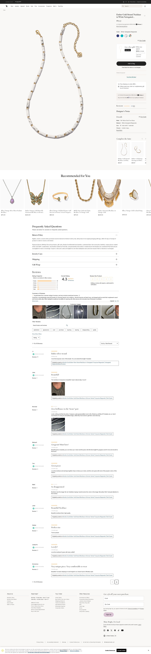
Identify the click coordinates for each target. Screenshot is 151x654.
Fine (36, 6)
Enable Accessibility (141, 1)
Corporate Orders (59, 608)
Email (106, 598)
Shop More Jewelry (84, 611)
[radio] (117, 35)
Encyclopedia (82, 609)
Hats (32, 6)
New (12, 6)
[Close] (148, 650)
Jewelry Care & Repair (85, 601)
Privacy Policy (40, 642)
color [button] (54, 330)
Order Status (58, 597)
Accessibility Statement (53, 642)
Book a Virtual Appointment (38, 609)
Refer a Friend (10, 604)
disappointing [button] (85, 330)
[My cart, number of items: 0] (145, 6)
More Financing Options (121, 26)
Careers (9, 601)
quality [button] (94, 330)
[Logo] (6, 6)
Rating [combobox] (35, 337)
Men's (54, 6)
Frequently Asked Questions (86, 599)
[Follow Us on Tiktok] (118, 630)
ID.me (80, 608)
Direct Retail (10, 602)
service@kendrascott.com (37, 604)
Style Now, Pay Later (84, 602)
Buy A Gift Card (35, 611)
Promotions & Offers (84, 597)
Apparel (23, 6)
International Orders (60, 604)
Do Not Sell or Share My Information (92, 642)
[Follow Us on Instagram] (104, 630)
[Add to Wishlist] (144, 15)
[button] (92, 279)
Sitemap (64, 642)
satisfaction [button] (36, 330)
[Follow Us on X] (111, 630)
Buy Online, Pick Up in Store (62, 599)
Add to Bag (131, 63)
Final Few (60, 6)
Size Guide (142, 40)
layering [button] (69, 330)
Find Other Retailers (36, 607)
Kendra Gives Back (12, 599)
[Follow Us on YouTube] (122, 630)
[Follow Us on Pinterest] (115, 630)
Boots (27, 6)
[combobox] (110, 343)
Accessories (41, 6)
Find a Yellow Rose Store (37, 606)
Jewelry (17, 6)
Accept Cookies (121, 650)
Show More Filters (37, 334)
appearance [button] (46, 330)
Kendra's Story (10, 597)
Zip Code (107, 604)
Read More (119, 130)
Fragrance (49, 6)
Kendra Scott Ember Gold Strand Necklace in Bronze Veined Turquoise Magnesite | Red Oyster (87, 398)
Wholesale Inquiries (60, 606)
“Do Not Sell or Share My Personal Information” (38, 652)
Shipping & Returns (60, 601)
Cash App (81, 606)
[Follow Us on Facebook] (108, 630)
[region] (75, 650)
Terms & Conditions (60, 602)
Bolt (80, 604)
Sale (4, 10)
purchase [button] (61, 330)
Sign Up (108, 614)
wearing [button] (77, 330)
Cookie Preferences (75, 642)
